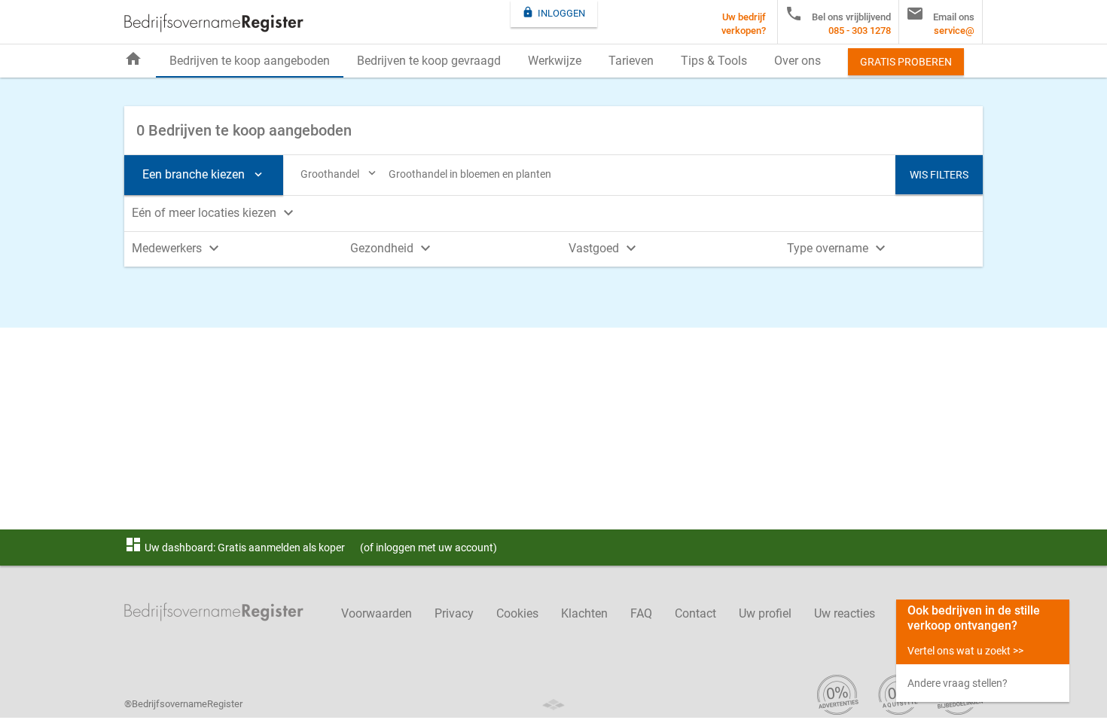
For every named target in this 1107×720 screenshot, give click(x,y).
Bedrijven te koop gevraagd (429, 60)
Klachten (584, 613)
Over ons (797, 60)
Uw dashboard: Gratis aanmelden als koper (234, 548)
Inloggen (553, 12)
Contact (695, 613)
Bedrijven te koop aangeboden (249, 60)
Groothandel (339, 173)
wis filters (939, 175)
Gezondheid (392, 248)
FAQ (641, 613)
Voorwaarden (376, 613)
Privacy (454, 613)
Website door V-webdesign (553, 704)
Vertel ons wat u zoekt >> (965, 651)
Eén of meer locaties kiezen (214, 213)
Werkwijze (554, 60)
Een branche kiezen (203, 174)
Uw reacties (844, 613)
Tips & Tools (714, 60)
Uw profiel (765, 613)
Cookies (517, 613)
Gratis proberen (906, 62)
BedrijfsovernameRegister (213, 23)
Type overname (838, 248)
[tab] (553, 211)
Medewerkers (177, 248)
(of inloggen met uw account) (428, 548)
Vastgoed (604, 248)
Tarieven (631, 60)
